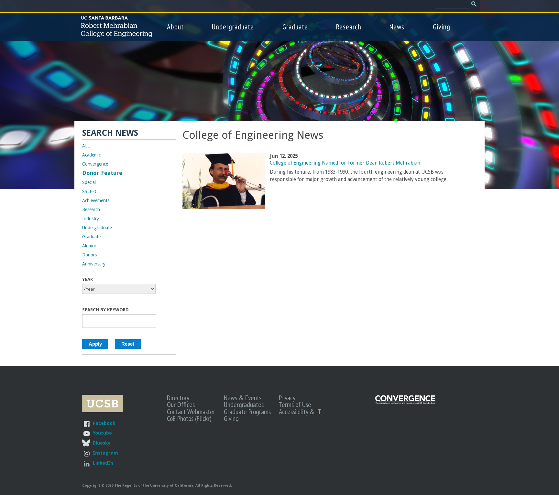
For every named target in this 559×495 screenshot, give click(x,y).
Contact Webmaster (191, 411)
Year (87, 279)
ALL (86, 145)
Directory (178, 397)
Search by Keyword (105, 309)
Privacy (287, 397)
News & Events (242, 397)
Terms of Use (295, 404)
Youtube (102, 433)
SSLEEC (90, 191)
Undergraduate (233, 26)
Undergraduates (244, 404)
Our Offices (181, 404)
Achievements (95, 200)
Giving (441, 26)
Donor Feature (102, 173)
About (175, 26)
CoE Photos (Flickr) (189, 418)
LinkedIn (103, 463)
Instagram (105, 453)
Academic (91, 154)
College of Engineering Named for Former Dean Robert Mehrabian (345, 163)
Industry (90, 218)
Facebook (104, 423)
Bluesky (101, 443)
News (396, 26)
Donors (89, 254)
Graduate (295, 26)
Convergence (95, 164)
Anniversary (93, 263)
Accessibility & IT (300, 411)
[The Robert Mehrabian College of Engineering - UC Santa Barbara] (116, 34)
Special (89, 182)
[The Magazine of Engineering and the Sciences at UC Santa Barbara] (405, 402)
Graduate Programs (247, 411)
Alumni (89, 245)
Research (348, 26)
